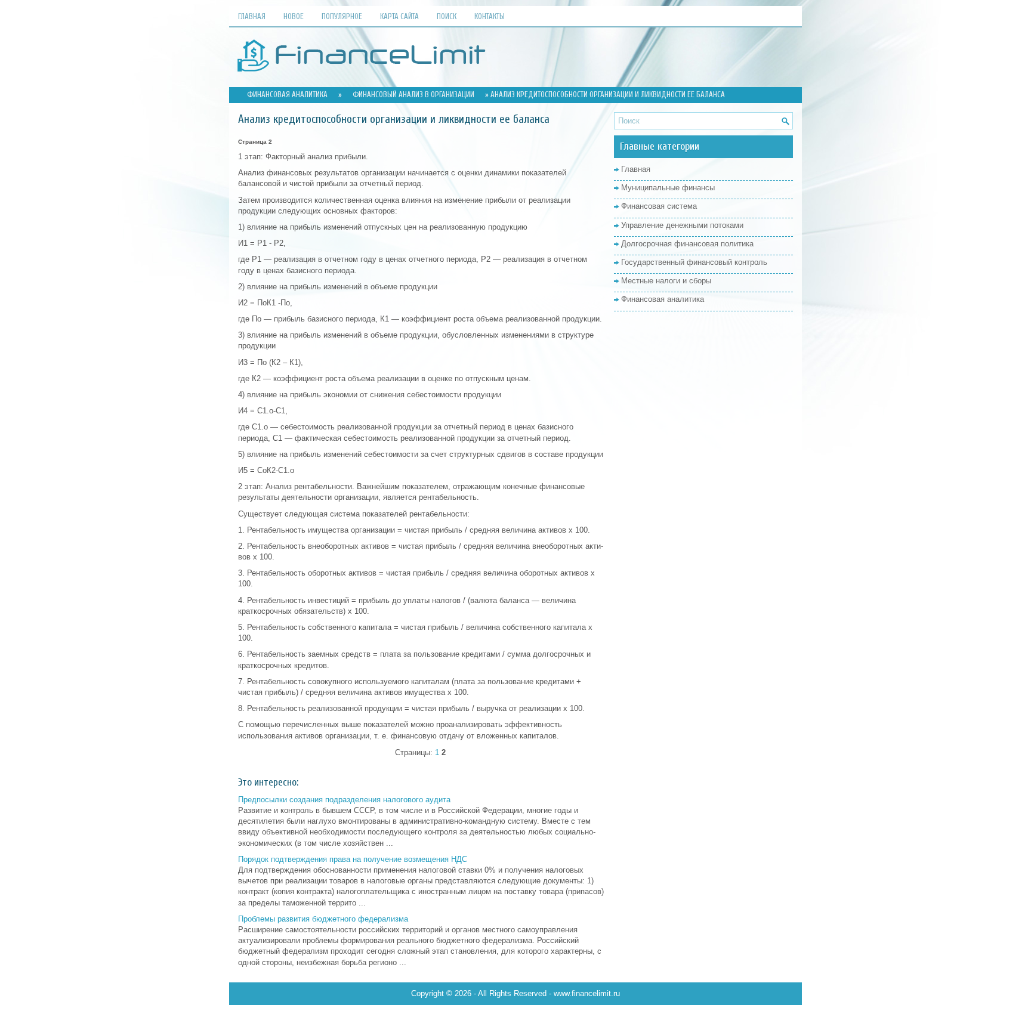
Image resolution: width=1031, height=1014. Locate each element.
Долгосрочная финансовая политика (687, 243)
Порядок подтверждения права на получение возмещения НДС (352, 859)
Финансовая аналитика (287, 94)
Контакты (489, 16)
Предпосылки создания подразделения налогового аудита (344, 799)
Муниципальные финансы (668, 187)
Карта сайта (399, 16)
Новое (293, 16)
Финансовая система (659, 206)
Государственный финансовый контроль (694, 262)
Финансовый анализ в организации (413, 94)
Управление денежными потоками (682, 225)
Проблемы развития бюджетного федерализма (323, 918)
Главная (252, 16)
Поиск (446, 16)
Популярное (342, 16)
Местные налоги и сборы (666, 280)
